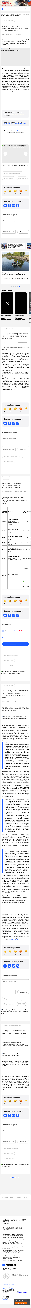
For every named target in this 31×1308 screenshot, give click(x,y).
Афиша (6, 478)
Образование (8, 20)
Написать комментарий (15, 644)
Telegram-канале (18, 114)
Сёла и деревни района (12, 1025)
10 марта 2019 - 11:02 (7, 701)
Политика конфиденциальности (8, 1300)
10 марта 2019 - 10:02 (7, 1036)
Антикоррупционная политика (8, 1285)
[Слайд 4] (17, 286)
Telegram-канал (22, 131)
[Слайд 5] (19, 286)
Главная (18, 1197)
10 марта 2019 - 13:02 (7, 34)
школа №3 (22, 178)
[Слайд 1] (11, 286)
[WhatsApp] (17, 205)
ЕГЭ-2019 (21, 1004)
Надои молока (8, 1158)
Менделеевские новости (12, 173)
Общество (7, 328)
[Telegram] (13, 205)
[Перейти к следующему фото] (26, 154)
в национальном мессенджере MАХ (14, 122)
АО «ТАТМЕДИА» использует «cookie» (8, 1287)
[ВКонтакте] (5, 205)
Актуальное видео (8, 1197)
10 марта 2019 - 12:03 (7, 491)
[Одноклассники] (9, 205)
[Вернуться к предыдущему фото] (5, 154)
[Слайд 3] (15, 286)
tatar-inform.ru (13, 939)
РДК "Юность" (8, 665)
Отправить (23, 232)
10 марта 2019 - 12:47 (7, 342)
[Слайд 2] (13, 286)
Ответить (5, 637)
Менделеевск (8, 178)
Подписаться (20, 1303)
